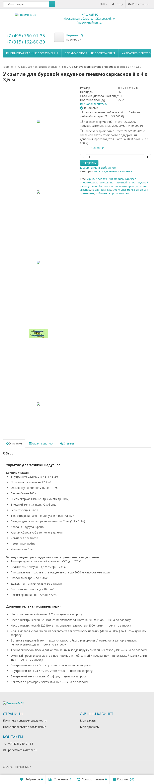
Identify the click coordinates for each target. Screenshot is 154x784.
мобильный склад (125, 179)
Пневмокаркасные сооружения (32, 53)
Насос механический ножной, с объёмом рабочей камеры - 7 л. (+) (110, 114)
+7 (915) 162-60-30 (25, 42)
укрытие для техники (100, 179)
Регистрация (140, 4)
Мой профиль (89, 727)
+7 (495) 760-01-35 (25, 36)
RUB (102, 4)
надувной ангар (101, 189)
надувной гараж (125, 182)
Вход (120, 4)
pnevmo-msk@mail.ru (22, 750)
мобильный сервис (123, 186)
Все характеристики (93, 104)
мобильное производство (112, 193)
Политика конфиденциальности (25, 720)
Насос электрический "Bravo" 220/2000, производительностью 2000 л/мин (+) (111, 124)
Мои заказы (88, 720)
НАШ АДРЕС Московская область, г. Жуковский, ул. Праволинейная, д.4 (89, 18)
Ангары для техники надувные (113, 171)
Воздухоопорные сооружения (90, 53)
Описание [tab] (15, 443)
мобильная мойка (123, 189)
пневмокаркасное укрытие (96, 182)
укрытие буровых (99, 186)
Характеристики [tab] (42, 443)
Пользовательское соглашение (24, 727)
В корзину (89, 163)
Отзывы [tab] (68, 443)
